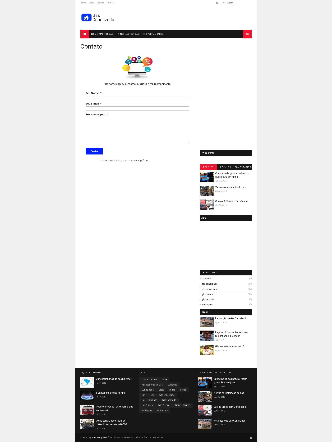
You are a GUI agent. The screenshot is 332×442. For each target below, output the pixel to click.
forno (183, 389)
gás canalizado (210, 283)
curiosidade (148, 389)
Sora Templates (99, 437)
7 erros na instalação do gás (230, 187)
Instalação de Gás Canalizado (231, 318)
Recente (208, 167)
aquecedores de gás (152, 384)
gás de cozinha (210, 289)
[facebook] (217, 3)
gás (152, 394)
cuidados (206, 278)
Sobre (91, 2)
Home (83, 2)
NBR (165, 379)
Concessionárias (150, 379)
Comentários (243, 167)
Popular (225, 167)
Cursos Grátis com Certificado (231, 201)
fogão (172, 389)
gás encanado (169, 399)
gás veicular (208, 299)
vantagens (207, 304)
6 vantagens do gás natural (111, 392)
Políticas (110, 2)
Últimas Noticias (104, 34)
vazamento (162, 410)
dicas (161, 389)
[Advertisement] (188, 17)
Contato (100, 2)
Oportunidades (154, 34)
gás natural (208, 294)
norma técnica (182, 405)
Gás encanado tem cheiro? (229, 346)
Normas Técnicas (129, 34)
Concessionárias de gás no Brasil (114, 379)
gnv (143, 394)
